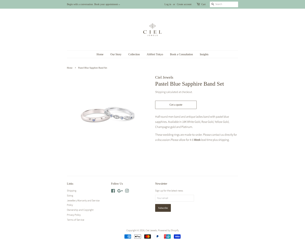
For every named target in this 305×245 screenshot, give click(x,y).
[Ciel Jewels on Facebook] (113, 191)
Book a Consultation (181, 54)
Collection (134, 54)
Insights (204, 54)
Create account (184, 4)
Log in (168, 4)
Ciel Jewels (151, 230)
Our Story (115, 54)
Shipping (160, 92)
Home (100, 54)
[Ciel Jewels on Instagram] (127, 191)
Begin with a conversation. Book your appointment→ (93, 4)
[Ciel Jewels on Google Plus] (120, 191)
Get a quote (175, 104)
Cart (203, 4)
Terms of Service (75, 220)
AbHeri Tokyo (155, 54)
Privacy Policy (74, 215)
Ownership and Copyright (80, 210)
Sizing (70, 195)
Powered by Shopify (168, 230)
